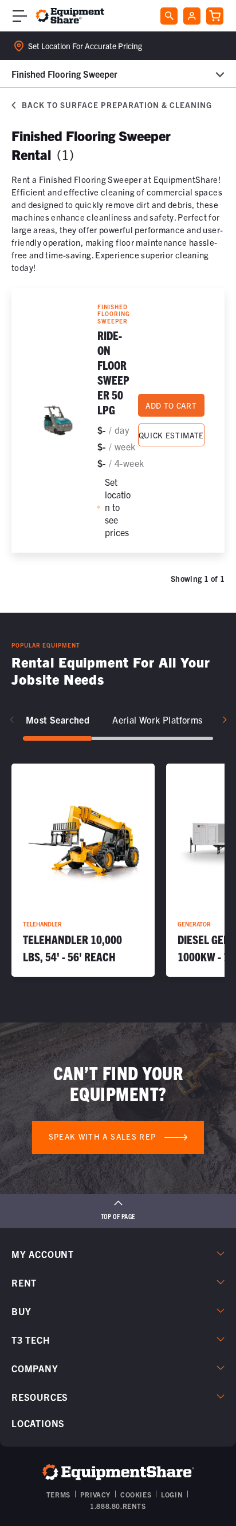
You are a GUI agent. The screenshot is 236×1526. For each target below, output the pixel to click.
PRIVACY (95, 1494)
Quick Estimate (171, 435)
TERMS (58, 1494)
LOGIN (172, 1494)
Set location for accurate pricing (85, 46)
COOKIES (135, 1494)
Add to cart (170, 405)
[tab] (57, 720)
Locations (38, 1423)
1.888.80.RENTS (117, 1505)
